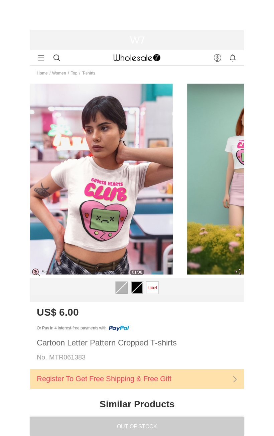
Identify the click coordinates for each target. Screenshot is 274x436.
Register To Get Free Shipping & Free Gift (104, 379)
